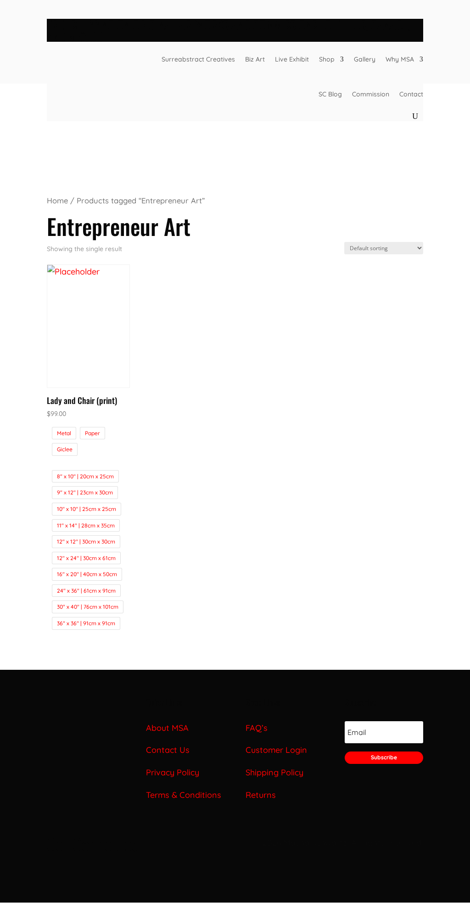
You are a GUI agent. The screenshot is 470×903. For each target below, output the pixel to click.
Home (57, 200)
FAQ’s (257, 728)
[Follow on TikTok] (102, 873)
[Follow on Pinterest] (119, 873)
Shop (327, 59)
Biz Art (255, 59)
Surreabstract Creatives (198, 59)
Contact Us (168, 750)
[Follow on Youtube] (135, 873)
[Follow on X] (69, 873)
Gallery (364, 59)
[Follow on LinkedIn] (86, 873)
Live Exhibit (292, 59)
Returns (261, 795)
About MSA (167, 728)
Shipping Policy (274, 772)
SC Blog (330, 94)
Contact (411, 94)
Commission (370, 94)
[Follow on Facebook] (53, 873)
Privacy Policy (173, 772)
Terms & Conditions (183, 795)
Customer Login (276, 750)
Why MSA (400, 59)
